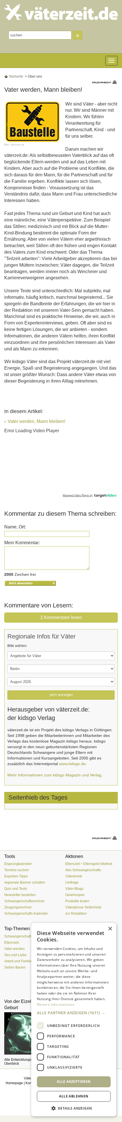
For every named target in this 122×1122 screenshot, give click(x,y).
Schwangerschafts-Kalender (26, 913)
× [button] (110, 929)
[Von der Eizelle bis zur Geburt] (30, 1033)
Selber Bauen (15, 967)
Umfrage (72, 882)
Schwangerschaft (17, 936)
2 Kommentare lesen (61, 617)
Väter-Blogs (74, 889)
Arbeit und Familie (18, 961)
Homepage (14, 1083)
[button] (74, 1013)
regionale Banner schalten (24, 882)
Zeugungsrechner (18, 907)
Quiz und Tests (15, 889)
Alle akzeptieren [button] (74, 1081)
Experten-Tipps (16, 876)
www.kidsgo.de (72, 763)
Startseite (15, 76)
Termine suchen (16, 870)
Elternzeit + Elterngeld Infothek (88, 864)
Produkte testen (77, 901)
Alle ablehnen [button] (73, 1096)
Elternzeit (11, 943)
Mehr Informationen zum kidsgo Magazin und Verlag (54, 775)
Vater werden (14, 949)
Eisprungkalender (18, 864)
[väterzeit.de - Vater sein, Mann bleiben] (61, 12)
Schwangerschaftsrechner (24, 901)
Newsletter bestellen (20, 895)
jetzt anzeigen (61, 695)
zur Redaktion (76, 913)
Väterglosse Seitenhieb (83, 907)
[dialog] (73, 1019)
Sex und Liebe (15, 955)
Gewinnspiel (75, 895)
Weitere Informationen (55, 1004)
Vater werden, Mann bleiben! (36, 421)
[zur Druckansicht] (105, 82)
